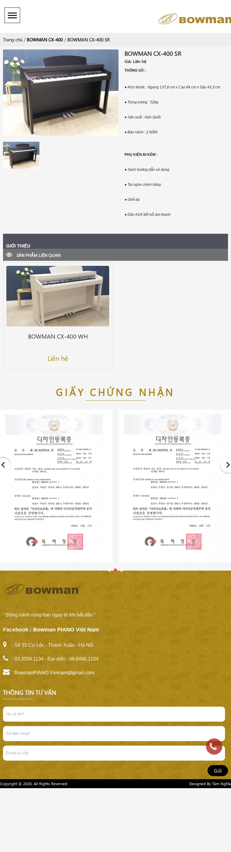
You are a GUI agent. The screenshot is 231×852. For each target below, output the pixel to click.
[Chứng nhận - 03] (56, 489)
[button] (109, 569)
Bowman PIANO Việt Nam (66, 630)
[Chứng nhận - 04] (175, 489)
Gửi (218, 770)
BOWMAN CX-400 (45, 40)
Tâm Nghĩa (221, 783)
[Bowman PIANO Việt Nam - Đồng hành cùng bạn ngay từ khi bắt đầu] (165, 18)
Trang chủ (12, 40)
